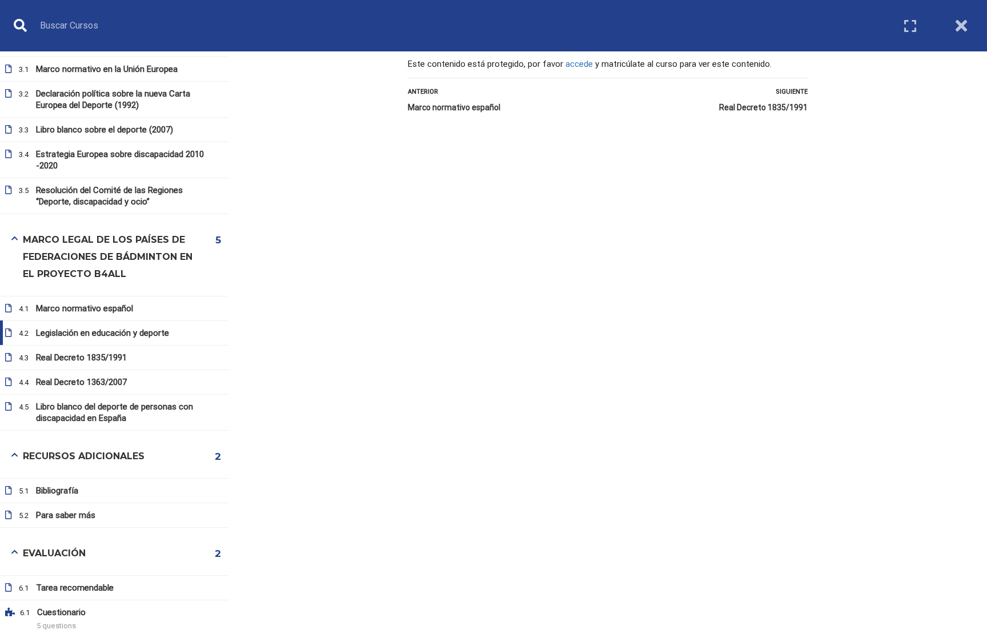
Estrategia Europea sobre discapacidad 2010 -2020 (120, 160)
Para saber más (65, 515)
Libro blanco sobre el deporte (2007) (104, 130)
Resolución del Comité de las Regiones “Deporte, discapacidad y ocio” (109, 196)
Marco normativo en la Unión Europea (107, 69)
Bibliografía (57, 490)
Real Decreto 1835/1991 (763, 107)
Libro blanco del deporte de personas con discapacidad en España (114, 412)
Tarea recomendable (75, 588)
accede (579, 64)
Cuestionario (61, 612)
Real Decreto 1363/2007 (81, 382)
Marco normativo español (454, 107)
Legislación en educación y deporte (102, 333)
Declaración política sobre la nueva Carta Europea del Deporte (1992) (113, 99)
